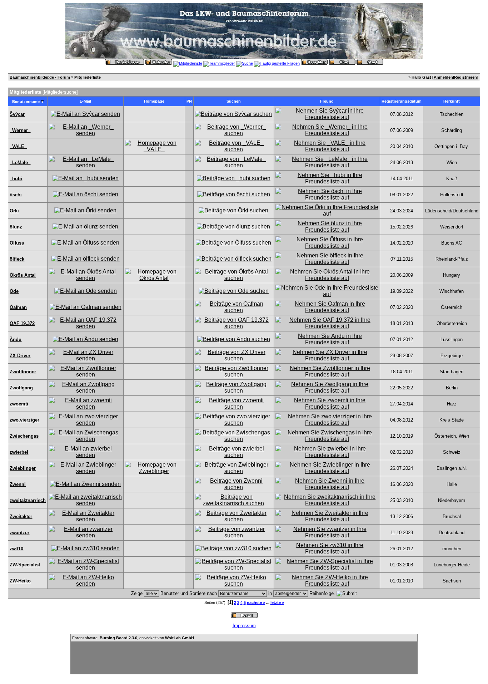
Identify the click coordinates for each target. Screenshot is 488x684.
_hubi (16, 178)
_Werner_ (20, 130)
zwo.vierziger (24, 420)
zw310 (16, 548)
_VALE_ (18, 146)
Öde (14, 291)
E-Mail (85, 101)
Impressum (244, 625)
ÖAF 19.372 (22, 323)
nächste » (256, 602)
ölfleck (17, 259)
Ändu (15, 339)
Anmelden (443, 77)
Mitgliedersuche (60, 92)
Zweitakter (21, 516)
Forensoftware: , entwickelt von (133, 638)
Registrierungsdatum (402, 101)
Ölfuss (17, 243)
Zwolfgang (21, 387)
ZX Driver (20, 355)
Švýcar (17, 114)
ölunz (16, 227)
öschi (16, 194)
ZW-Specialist (25, 564)
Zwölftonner (23, 371)
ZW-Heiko (20, 581)
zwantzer (19, 532)
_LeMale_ (20, 162)
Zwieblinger (23, 468)
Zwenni (18, 484)
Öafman (18, 307)
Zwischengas (24, 436)
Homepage (154, 101)
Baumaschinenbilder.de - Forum (40, 77)
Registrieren (465, 77)
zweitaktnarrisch (28, 500)
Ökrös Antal (23, 275)
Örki (14, 210)
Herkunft (451, 101)
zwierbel (19, 452)
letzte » (277, 602)
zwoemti (19, 404)
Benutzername (26, 101)
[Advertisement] (244, 658)
